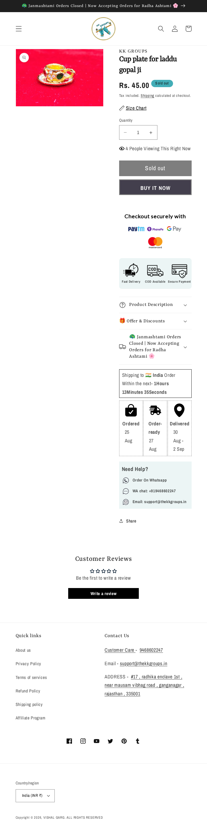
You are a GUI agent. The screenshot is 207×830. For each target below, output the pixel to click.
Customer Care (120, 650)
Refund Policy (28, 691)
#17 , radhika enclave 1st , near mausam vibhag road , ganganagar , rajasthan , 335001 (144, 685)
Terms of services (31, 677)
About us (23, 650)
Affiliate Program (31, 718)
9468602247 (151, 650)
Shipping (147, 95)
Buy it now (155, 188)
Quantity (126, 120)
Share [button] (131, 521)
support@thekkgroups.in (143, 663)
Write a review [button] (104, 593)
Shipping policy (29, 704)
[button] (19, 29)
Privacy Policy (29, 664)
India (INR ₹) (32, 795)
